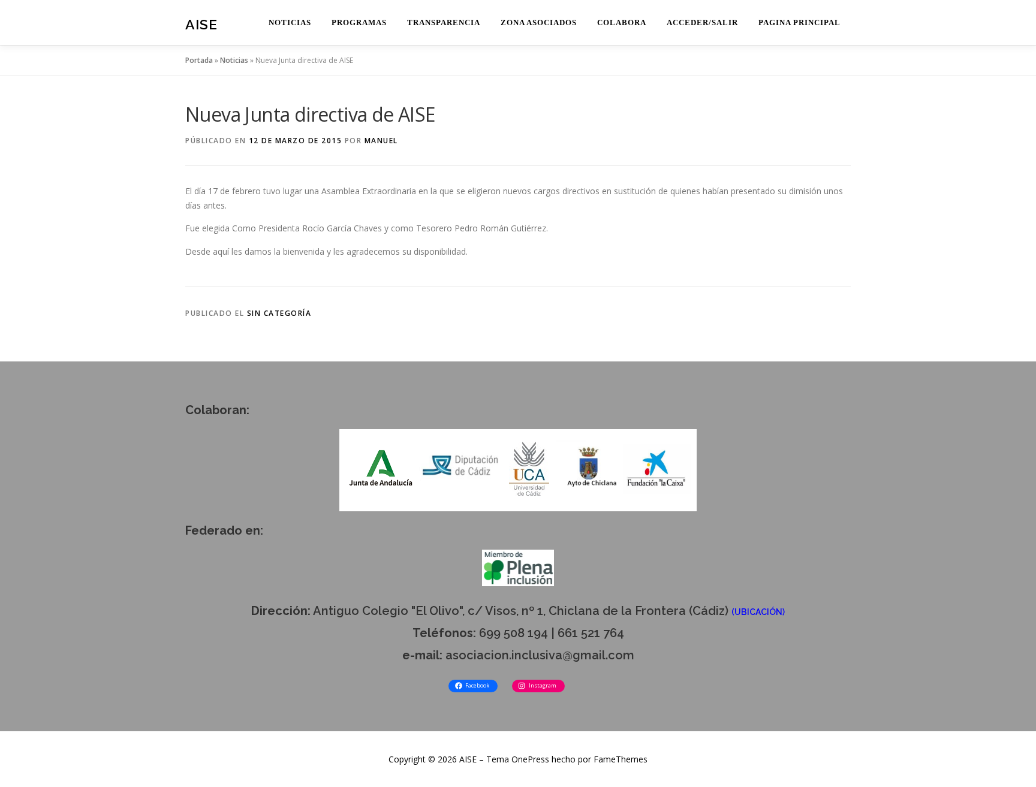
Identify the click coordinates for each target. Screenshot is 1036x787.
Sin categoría (279, 313)
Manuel (381, 140)
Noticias (234, 60)
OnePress (530, 759)
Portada (199, 60)
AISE (201, 24)
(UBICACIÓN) (758, 612)
